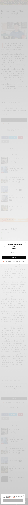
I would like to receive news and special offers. (15, 261)
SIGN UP (14, 257)
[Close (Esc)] (25, 243)
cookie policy (12, 497)
